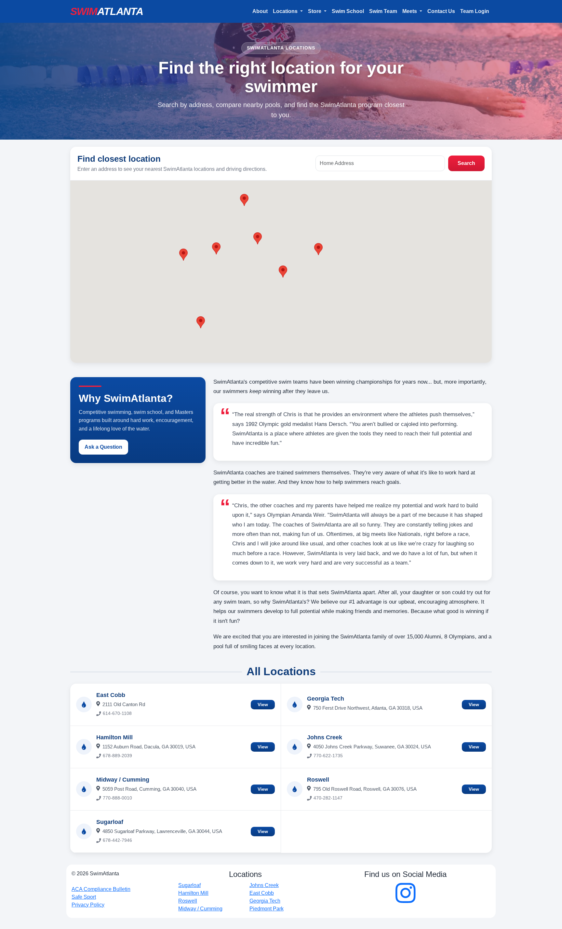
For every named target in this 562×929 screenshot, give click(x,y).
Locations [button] (286, 11)
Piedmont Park (266, 908)
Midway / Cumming (122, 779)
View (263, 704)
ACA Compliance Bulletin (101, 889)
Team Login (474, 11)
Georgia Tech (325, 698)
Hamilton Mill (114, 737)
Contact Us (441, 11)
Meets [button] (410, 11)
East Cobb (110, 695)
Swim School (348, 11)
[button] (283, 272)
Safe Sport (84, 897)
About (260, 11)
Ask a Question (103, 447)
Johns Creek (324, 737)
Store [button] (315, 11)
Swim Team (383, 11)
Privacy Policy (88, 905)
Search (466, 163)
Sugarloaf (109, 822)
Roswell (318, 779)
